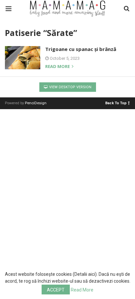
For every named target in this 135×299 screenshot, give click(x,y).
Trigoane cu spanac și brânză (80, 49)
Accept (56, 289)
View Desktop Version (69, 87)
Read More (82, 289)
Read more (58, 66)
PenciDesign (36, 103)
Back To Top (115, 103)
